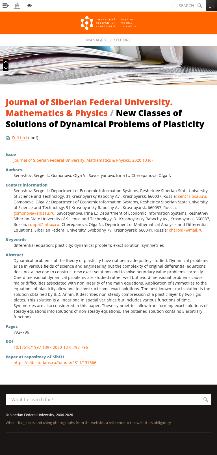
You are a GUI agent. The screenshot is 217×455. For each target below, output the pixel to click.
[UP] (5, 62)
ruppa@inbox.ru (43, 224)
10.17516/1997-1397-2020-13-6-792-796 (51, 347)
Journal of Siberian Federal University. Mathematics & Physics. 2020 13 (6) (83, 160)
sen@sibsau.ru (192, 196)
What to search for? (32, 399)
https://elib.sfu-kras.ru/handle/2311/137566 (55, 362)
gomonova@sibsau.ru (34, 213)
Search (186, 5)
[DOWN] (5, 68)
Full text (19, 137)
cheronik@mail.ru (186, 230)
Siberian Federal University (108, 23)
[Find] (205, 399)
